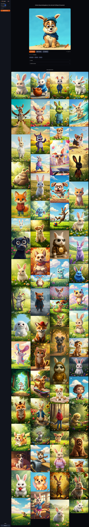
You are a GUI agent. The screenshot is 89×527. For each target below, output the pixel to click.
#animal (40, 57)
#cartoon (36, 57)
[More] (66, 51)
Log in (5, 523)
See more (34, 54)
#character (31, 57)
